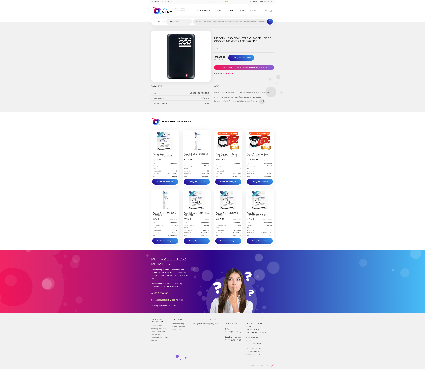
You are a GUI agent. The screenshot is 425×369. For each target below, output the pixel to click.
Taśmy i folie (177, 330)
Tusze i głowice (178, 327)
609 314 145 (161, 293)
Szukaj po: (160, 22)
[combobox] (179, 22)
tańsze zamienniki (243, 67)
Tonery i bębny (178, 324)
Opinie (230, 10)
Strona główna (203, 10)
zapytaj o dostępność (241, 58)
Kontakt (253, 10)
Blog (242, 10)
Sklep (218, 10)
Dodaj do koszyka (165, 182)
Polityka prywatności (160, 337)
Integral (229, 73)
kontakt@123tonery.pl (170, 299)
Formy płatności (158, 332)
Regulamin (155, 334)
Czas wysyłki (156, 326)
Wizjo (262, 365)
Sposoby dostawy (158, 329)
